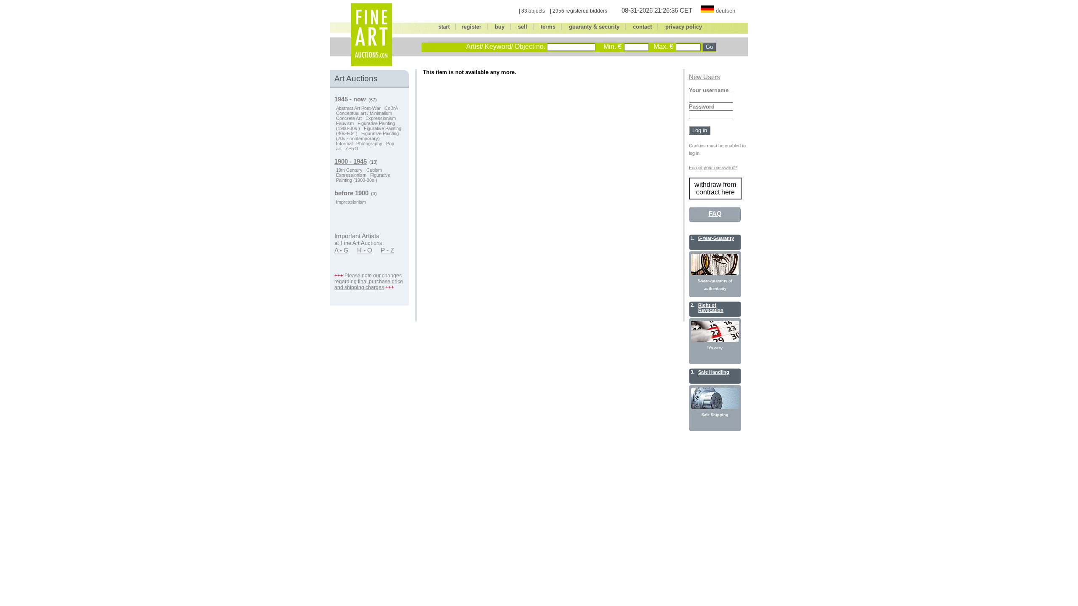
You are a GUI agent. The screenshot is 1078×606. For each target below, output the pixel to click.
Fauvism (345, 123)
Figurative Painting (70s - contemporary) (367, 136)
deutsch (725, 11)
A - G (341, 250)
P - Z (387, 250)
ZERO (351, 148)
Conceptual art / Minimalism (364, 113)
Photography (369, 143)
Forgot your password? (713, 167)
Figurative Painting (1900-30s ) (363, 178)
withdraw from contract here (715, 188)
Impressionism (351, 202)
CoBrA (391, 108)
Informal (344, 143)
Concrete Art (349, 118)
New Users (704, 77)
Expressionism (381, 118)
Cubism (374, 170)
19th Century (349, 170)
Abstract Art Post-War (358, 108)
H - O (364, 250)
